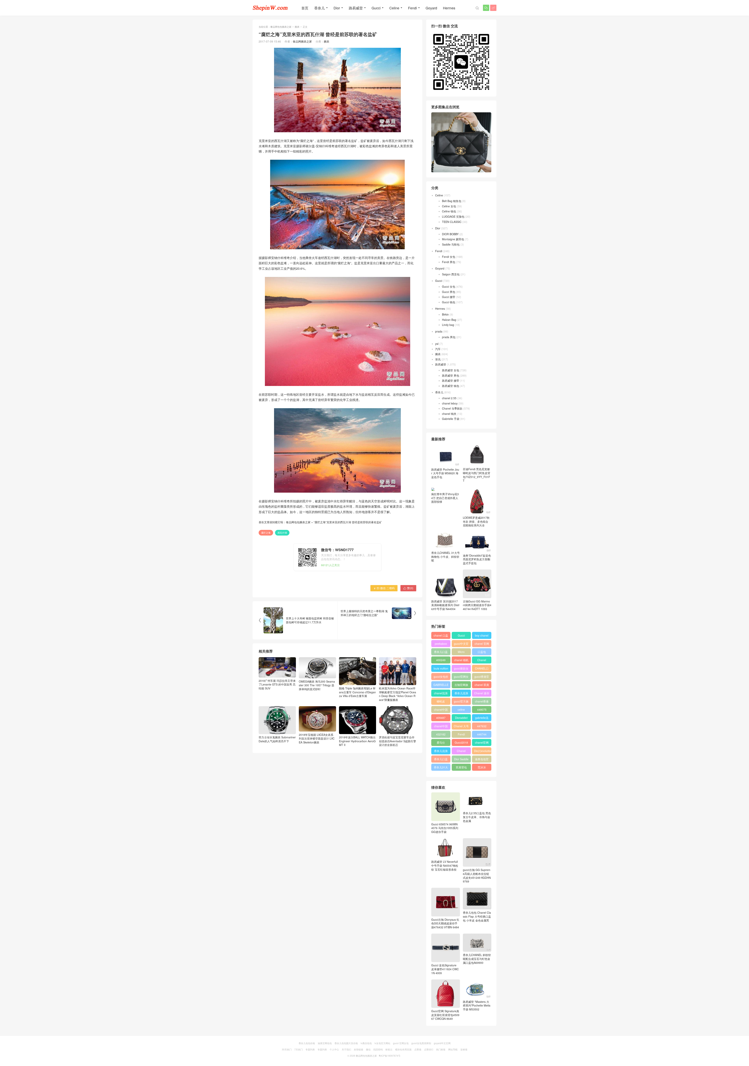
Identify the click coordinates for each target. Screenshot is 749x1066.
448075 (481, 709)
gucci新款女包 (461, 669)
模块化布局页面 (403, 1049)
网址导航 (453, 1049)
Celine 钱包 (449, 211)
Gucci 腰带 (448, 297)
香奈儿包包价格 (307, 1043)
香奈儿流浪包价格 (441, 751)
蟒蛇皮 (441, 701)
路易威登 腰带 (450, 380)
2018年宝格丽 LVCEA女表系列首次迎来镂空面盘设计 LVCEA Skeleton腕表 (317, 738)
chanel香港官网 (482, 702)
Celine (394, 7)
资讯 (438, 359)
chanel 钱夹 (449, 414)
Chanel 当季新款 (452, 408)
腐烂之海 (266, 532)
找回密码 (378, 1049)
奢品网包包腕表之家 (280, 26)
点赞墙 (417, 1049)
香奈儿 (319, 7)
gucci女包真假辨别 (421, 1043)
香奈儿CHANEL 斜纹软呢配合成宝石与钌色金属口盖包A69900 (477, 958)
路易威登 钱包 (450, 386)
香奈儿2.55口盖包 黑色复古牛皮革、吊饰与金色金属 (477, 817)
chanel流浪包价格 (441, 694)
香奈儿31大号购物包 (441, 768)
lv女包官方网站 (382, 1043)
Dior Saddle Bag (461, 760)
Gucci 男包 (448, 292)
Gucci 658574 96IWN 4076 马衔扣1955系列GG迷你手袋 (444, 828)
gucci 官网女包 (401, 1043)
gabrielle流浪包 (481, 718)
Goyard (431, 7)
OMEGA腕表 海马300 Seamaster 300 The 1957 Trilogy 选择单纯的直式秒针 (317, 685)
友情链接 (358, 1049)
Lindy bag (448, 325)
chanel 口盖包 (441, 636)
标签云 (388, 1049)
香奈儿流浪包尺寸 (461, 694)
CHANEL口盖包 (482, 669)
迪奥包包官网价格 (482, 760)
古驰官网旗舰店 (461, 685)
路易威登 (356, 7)
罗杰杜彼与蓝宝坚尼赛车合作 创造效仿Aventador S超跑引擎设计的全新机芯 (397, 741)
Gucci (376, 7)
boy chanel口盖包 (481, 636)
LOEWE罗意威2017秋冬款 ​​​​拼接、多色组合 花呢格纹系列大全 (476, 521)
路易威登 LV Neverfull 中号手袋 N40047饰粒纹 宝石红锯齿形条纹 (444, 865)
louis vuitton (441, 668)
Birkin (445, 314)
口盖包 (482, 652)
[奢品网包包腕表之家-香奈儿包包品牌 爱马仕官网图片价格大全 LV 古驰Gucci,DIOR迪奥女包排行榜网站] (270, 8)
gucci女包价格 (441, 677)
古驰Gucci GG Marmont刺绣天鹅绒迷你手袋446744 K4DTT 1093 (477, 605)
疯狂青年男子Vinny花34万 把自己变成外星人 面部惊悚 (445, 498)
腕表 (297, 26)
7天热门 (298, 1049)
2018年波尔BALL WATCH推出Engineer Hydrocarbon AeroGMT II (357, 741)
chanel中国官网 (441, 710)
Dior (337, 7)
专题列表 (310, 1049)
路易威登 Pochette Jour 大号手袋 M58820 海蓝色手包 (445, 473)
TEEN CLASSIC (451, 222)
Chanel (481, 660)
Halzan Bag (449, 320)
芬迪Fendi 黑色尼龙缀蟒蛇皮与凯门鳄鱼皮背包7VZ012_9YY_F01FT (476, 474)
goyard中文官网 (442, 1043)
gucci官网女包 (461, 677)
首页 (304, 7)
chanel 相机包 (461, 660)
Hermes (449, 7)
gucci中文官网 (461, 644)
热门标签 (440, 1049)
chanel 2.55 (449, 398)
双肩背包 (461, 767)
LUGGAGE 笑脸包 (453, 216)
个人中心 (334, 1049)
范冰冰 (482, 767)
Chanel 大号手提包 (461, 727)
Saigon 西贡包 (451, 274)
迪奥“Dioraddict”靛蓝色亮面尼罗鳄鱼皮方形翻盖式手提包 (477, 559)
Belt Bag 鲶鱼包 (451, 201)
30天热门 (287, 1049)
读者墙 (463, 1049)
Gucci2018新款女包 (461, 743)
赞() (408, 588)
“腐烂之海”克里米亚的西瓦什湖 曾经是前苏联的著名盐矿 (348, 522)
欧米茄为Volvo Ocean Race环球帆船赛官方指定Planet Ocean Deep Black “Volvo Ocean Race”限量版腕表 (397, 694)
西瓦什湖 (282, 532)
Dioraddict (461, 718)
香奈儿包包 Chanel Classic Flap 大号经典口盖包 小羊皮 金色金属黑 (477, 916)
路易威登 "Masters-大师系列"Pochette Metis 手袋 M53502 (476, 1005)
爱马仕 (441, 742)
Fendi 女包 (448, 257)
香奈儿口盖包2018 (441, 652)
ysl (436, 344)
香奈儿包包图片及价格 (346, 1043)
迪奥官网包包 (325, 1043)
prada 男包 (448, 337)
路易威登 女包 (450, 370)
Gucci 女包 (448, 286)
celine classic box (461, 710)
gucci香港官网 (481, 677)
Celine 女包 (449, 206)
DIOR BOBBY (450, 234)
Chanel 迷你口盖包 (481, 694)
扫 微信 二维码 (384, 588)
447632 (481, 726)
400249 (440, 660)
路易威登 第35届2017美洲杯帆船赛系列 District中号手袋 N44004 (445, 605)
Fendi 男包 (448, 262)
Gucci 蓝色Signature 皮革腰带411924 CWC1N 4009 (445, 969)
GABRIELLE (440, 685)
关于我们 (346, 1049)
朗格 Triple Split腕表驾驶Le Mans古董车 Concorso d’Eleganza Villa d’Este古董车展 (357, 692)
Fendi (412, 7)
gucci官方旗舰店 (461, 702)
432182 (440, 734)
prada (438, 331)
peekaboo (441, 644)
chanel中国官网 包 (441, 727)
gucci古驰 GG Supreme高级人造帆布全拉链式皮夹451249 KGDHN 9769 (477, 875)
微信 (368, 1049)
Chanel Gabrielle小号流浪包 (461, 751)
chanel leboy (450, 403)
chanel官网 (482, 742)
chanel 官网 (482, 644)
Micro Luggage (461, 652)
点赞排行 (428, 1049)
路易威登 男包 (450, 375)
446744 (481, 734)
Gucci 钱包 (448, 302)
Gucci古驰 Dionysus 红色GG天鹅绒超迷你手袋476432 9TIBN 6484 (445, 923)
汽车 (438, 349)
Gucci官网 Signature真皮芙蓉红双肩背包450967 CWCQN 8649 (445, 1015)
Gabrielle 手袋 (450, 419)
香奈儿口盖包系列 (441, 760)
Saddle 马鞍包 (451, 244)
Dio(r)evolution (482, 751)
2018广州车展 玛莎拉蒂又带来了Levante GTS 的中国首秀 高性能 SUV (277, 684)
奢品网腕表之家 (302, 41)
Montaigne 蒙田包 (453, 239)
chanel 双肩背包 (482, 685)
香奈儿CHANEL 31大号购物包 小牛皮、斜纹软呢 (445, 556)
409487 (440, 718)
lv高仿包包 (366, 1043)
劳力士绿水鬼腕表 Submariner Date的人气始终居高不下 (277, 739)
